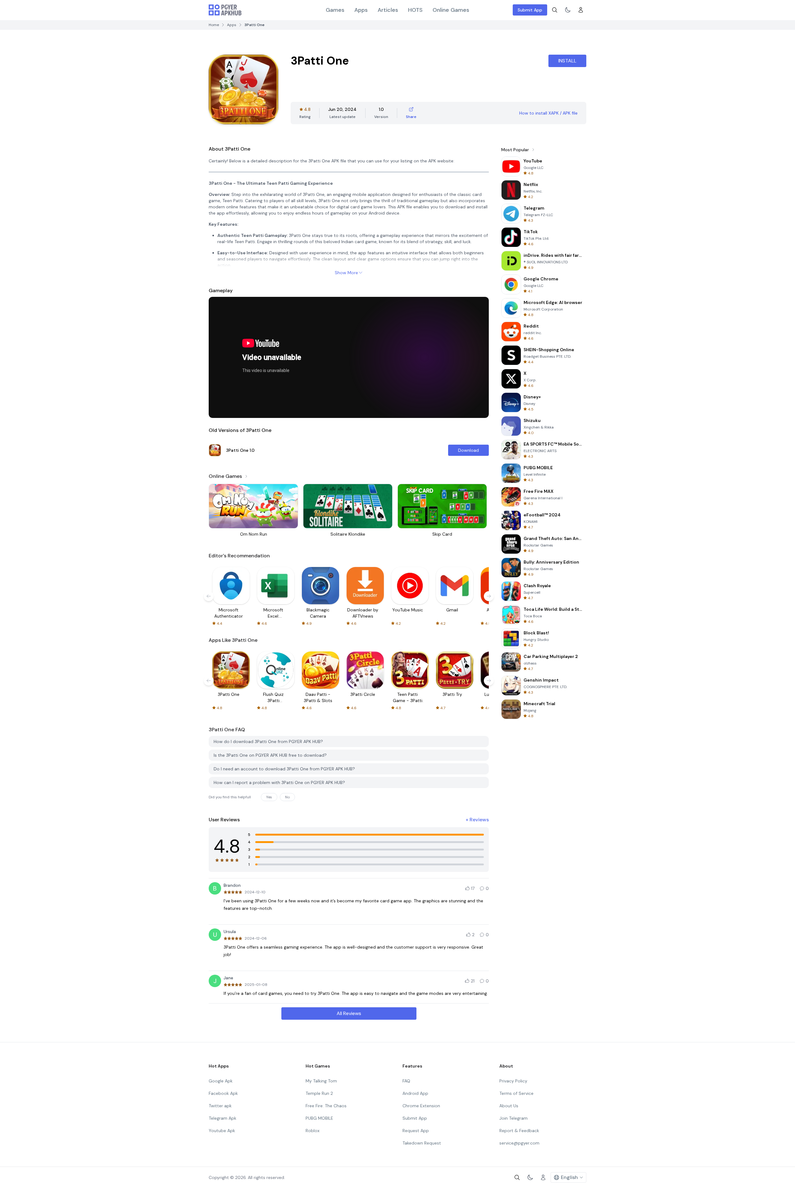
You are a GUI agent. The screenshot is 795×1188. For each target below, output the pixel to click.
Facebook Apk (223, 1093)
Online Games (451, 10)
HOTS (415, 10)
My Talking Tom (321, 1081)
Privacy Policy (513, 1081)
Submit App (530, 10)
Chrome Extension (421, 1106)
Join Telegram (513, 1118)
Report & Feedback (519, 1130)
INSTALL (567, 60)
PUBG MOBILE (319, 1118)
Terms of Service (516, 1093)
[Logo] (225, 10)
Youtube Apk (222, 1130)
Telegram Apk (222, 1118)
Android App (415, 1093)
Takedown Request (421, 1143)
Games (335, 10)
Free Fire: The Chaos (326, 1106)
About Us (508, 1106)
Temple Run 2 (319, 1093)
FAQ (406, 1081)
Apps (361, 10)
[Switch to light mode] (567, 10)
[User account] (580, 10)
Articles (388, 10)
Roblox (313, 1130)
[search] (554, 10)
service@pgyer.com (519, 1143)
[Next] (489, 596)
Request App (415, 1130)
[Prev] (209, 596)
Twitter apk (220, 1106)
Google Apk (221, 1081)
